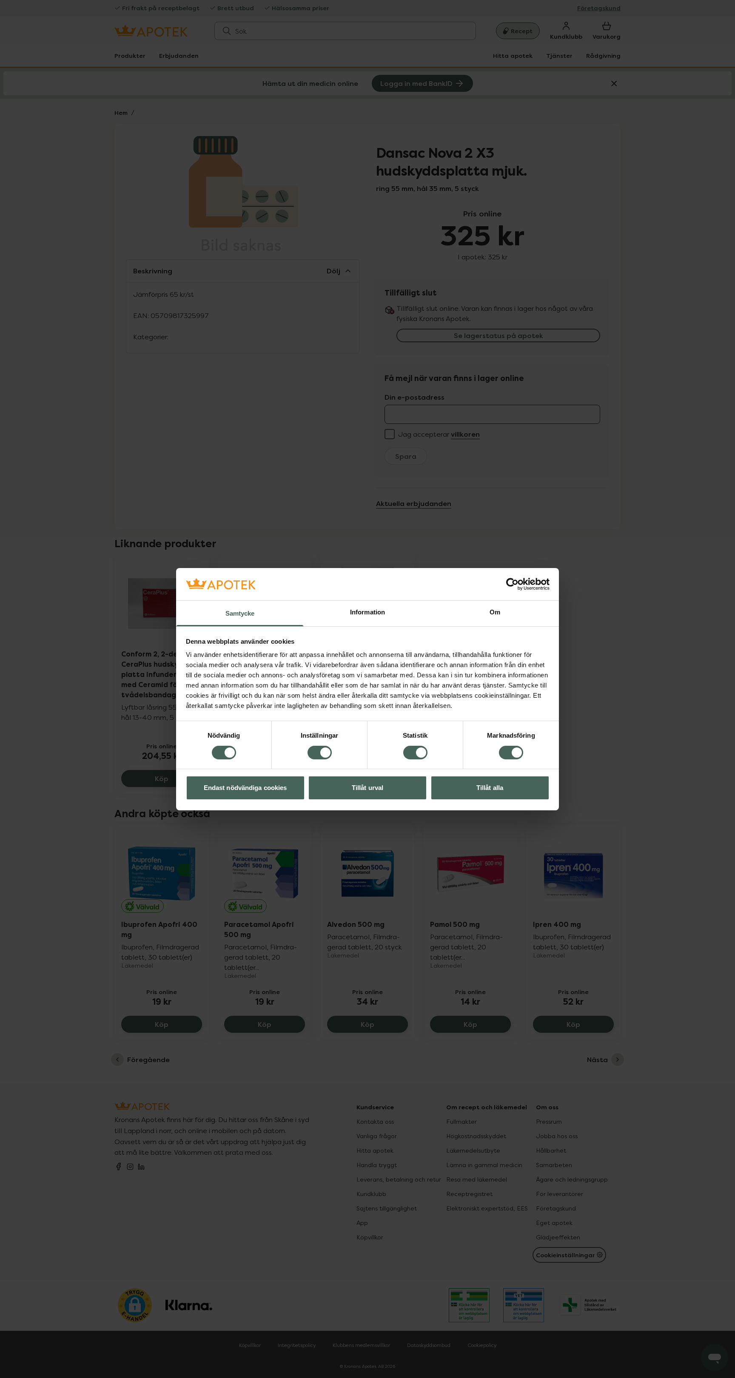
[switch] (320, 752)
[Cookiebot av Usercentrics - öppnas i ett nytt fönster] (512, 584)
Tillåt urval (367, 787)
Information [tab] (367, 612)
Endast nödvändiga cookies (245, 787)
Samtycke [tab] (240, 613)
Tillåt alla (489, 787)
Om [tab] (495, 612)
